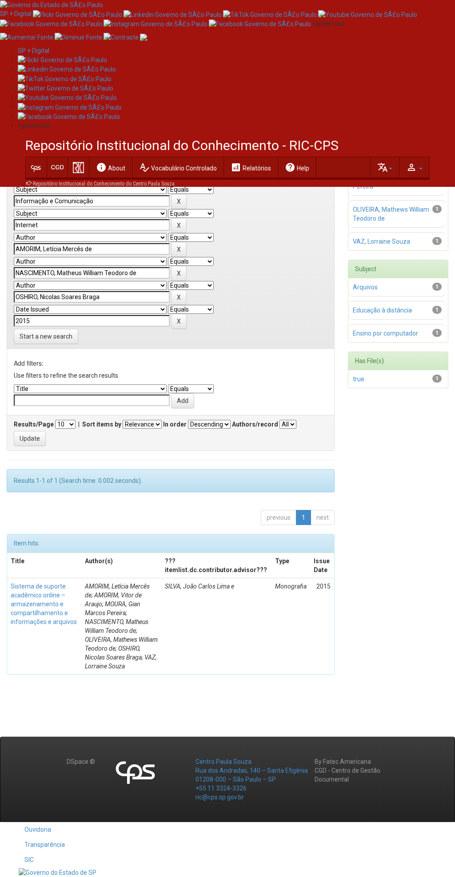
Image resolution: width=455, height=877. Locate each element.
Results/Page (34, 424)
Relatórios (251, 167)
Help (297, 167)
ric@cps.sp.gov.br (220, 797)
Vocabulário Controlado (178, 167)
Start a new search (46, 336)
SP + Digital (16, 13)
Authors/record (255, 424)
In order (175, 424)
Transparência (44, 844)
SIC (29, 859)
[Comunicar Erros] (143, 36)
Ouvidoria (37, 829)
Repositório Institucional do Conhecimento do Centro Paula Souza (104, 184)
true (358, 379)
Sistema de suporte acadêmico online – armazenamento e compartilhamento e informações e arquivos (44, 604)
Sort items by (101, 424)
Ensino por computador (385, 333)
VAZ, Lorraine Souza (381, 241)
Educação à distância (382, 310)
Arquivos (365, 287)
